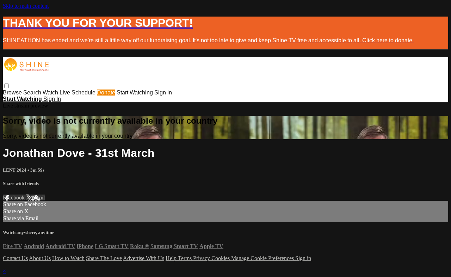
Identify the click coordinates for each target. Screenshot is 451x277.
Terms (185, 258)
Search (33, 93)
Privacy (202, 258)
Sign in (163, 93)
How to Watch (68, 258)
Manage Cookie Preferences (263, 258)
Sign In (52, 99)
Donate (106, 93)
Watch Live (56, 93)
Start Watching (135, 93)
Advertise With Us (143, 258)
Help (172, 258)
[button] (6, 86)
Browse (13, 93)
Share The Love (104, 258)
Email (38, 198)
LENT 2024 (15, 170)
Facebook (14, 198)
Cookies (221, 258)
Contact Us (15, 258)
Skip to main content (26, 6)
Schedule (83, 93)
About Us (40, 258)
